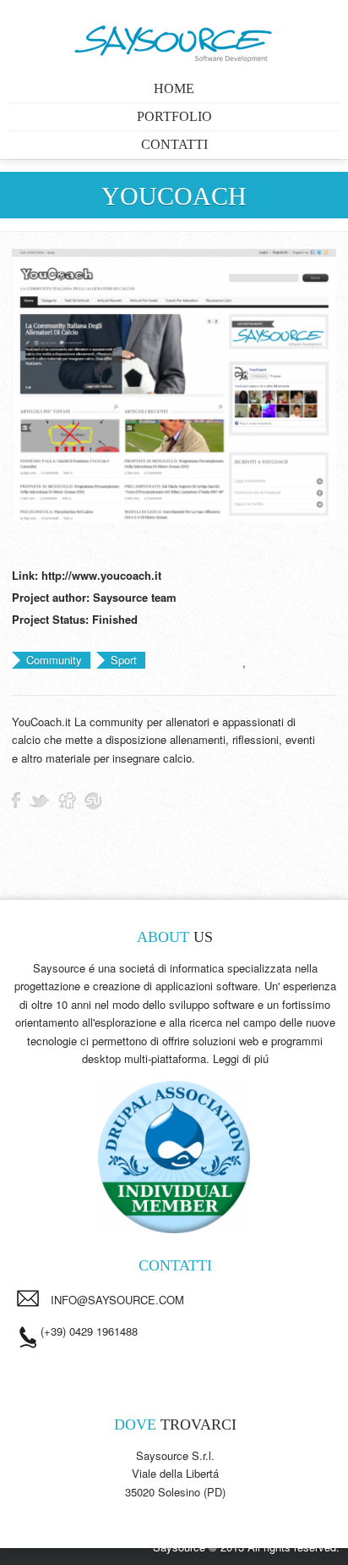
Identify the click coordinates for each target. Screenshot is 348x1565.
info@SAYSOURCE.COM (117, 1300)
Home (174, 88)
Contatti (174, 144)
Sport (124, 660)
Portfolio (174, 116)
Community (54, 660)
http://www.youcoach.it (101, 575)
